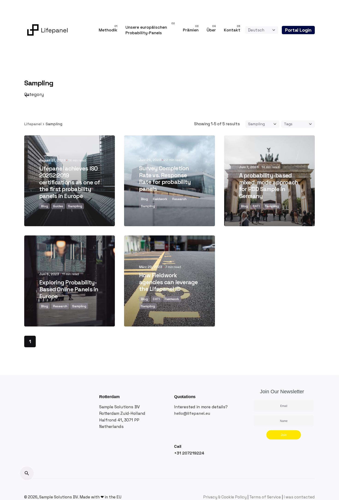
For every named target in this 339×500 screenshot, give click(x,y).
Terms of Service (265, 497)
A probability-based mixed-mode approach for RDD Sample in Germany (268, 186)
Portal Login (298, 30)
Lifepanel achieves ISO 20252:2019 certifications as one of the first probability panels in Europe (69, 182)
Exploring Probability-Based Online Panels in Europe (68, 289)
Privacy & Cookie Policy (225, 497)
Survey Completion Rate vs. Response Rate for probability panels (165, 178)
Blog (44, 206)
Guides (58, 206)
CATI (256, 206)
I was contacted (299, 497)
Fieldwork (160, 199)
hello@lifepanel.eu (192, 413)
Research (179, 199)
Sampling (75, 206)
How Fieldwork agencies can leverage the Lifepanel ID (168, 282)
